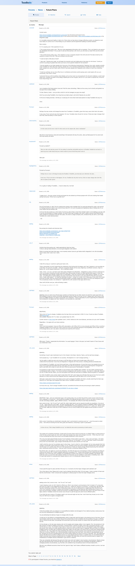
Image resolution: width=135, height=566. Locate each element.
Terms (59, 565)
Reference (102, 28)
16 (69, 556)
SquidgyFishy (32, 165)
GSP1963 (31, 290)
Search (68, 15)
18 (74, 556)
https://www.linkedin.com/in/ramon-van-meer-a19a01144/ (55, 231)
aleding (31, 223)
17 (72, 556)
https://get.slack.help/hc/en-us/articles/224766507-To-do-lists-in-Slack (59, 388)
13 (62, 556)
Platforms (84, 2)
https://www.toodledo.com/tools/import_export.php (53, 35)
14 (64, 556)
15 (67, 556)
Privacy (54, 565)
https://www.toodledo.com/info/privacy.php (51, 36)
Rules (99, 15)
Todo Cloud (52, 319)
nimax (30, 464)
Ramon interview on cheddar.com (48, 233)
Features (64, 2)
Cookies (64, 565)
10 (55, 556)
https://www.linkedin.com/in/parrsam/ (49, 232)
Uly (30, 202)
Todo (48, 314)
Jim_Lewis (32, 348)
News (40, 10)
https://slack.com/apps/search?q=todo (50, 383)
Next (79, 556)
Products (44, 2)
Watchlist (52, 15)
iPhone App (45, 315)
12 (59, 556)
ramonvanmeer (33, 120)
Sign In (109, 2)
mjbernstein (32, 191)
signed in (58, 559)
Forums (31, 10)
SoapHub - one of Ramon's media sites (50, 235)
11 (57, 556)
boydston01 (32, 141)
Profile (84, 15)
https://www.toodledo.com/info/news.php (89, 36)
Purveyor (31, 107)
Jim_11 (31, 243)
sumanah (31, 27)
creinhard (31, 84)
